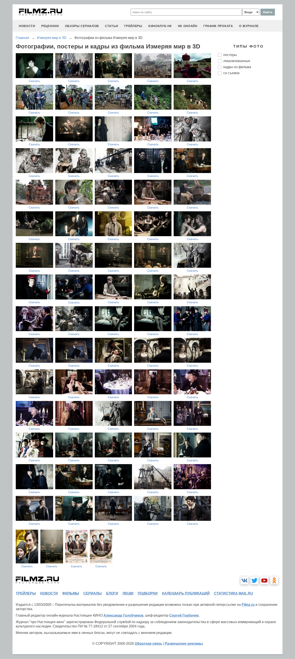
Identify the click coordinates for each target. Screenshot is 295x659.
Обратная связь (148, 643)
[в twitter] (254, 580)
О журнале (249, 26)
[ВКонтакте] (244, 580)
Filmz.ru (248, 604)
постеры (230, 55)
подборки (148, 593)
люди (127, 593)
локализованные (236, 61)
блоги (112, 593)
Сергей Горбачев (184, 615)
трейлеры (133, 26)
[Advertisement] (250, 151)
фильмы (70, 593)
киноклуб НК (160, 26)
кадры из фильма (237, 67)
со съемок (231, 73)
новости (27, 26)
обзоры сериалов (82, 26)
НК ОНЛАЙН (187, 26)
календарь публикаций (186, 593)
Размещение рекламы (184, 643)
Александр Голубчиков (123, 615)
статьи (111, 26)
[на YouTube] (264, 580)
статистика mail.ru (233, 593)
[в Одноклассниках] (274, 580)
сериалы (92, 593)
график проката (218, 26)
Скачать (34, 81)
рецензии (50, 26)
